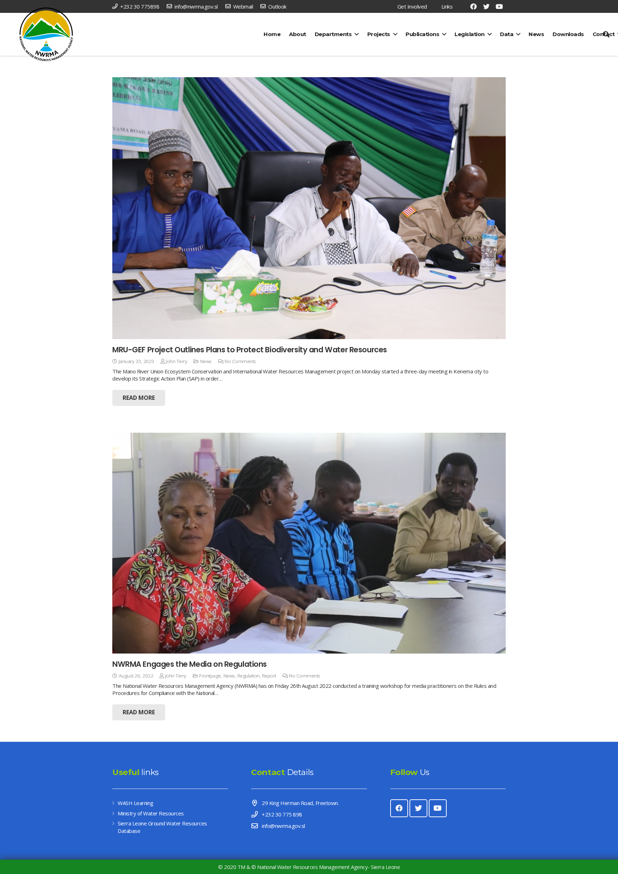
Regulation (248, 675)
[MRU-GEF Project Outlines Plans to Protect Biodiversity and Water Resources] (309, 208)
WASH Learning (135, 802)
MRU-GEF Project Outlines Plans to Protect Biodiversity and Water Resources (249, 349)
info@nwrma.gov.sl (283, 825)
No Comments (240, 361)
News (206, 361)
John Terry (176, 361)
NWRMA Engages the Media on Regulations (189, 664)
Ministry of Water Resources (151, 813)
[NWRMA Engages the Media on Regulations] (309, 543)
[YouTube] (499, 6)
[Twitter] (486, 6)
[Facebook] (473, 6)
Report (269, 675)
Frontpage (210, 675)
